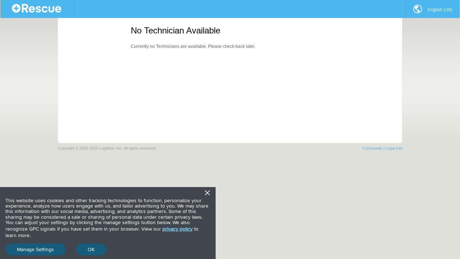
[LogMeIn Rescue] (37, 9)
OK (91, 249)
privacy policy (177, 229)
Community (372, 148)
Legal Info (394, 148)
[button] (433, 9)
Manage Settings (35, 249)
